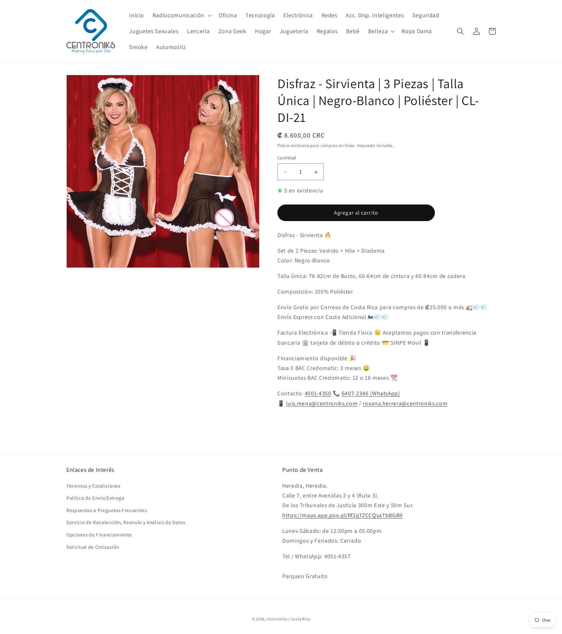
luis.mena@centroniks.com (321, 403)
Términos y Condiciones (93, 485)
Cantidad (286, 158)
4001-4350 (318, 393)
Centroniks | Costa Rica (288, 618)
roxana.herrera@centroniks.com (405, 403)
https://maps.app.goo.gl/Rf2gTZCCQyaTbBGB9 (342, 515)
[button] (181, 15)
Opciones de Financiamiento (99, 534)
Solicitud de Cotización (92, 547)
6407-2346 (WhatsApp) (371, 393)
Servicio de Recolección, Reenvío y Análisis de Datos (125, 522)
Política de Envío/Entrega (95, 498)
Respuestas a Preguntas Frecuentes (106, 510)
